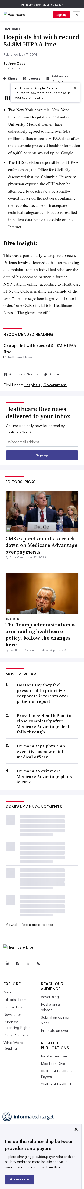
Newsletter (12, 1014)
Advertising (50, 996)
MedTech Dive (53, 1063)
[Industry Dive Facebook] (17, 964)
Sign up (61, 15)
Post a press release (37, 924)
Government (55, 384)
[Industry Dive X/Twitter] (28, 964)
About (9, 992)
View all (12, 924)
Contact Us (13, 1007)
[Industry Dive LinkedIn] (7, 964)
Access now (19, 1179)
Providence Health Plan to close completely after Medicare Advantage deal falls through (44, 724)
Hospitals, (33, 384)
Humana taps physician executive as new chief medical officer (41, 751)
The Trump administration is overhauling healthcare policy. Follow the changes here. (40, 634)
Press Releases (16, 1035)
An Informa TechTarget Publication (42, 4)
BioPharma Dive (54, 1056)
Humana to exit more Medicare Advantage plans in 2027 (44, 776)
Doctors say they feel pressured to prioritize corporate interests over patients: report (43, 693)
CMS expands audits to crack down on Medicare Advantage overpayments (41, 545)
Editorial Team (15, 999)
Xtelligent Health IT (56, 1084)
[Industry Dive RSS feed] (38, 964)
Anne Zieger (17, 63)
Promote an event (55, 1030)
